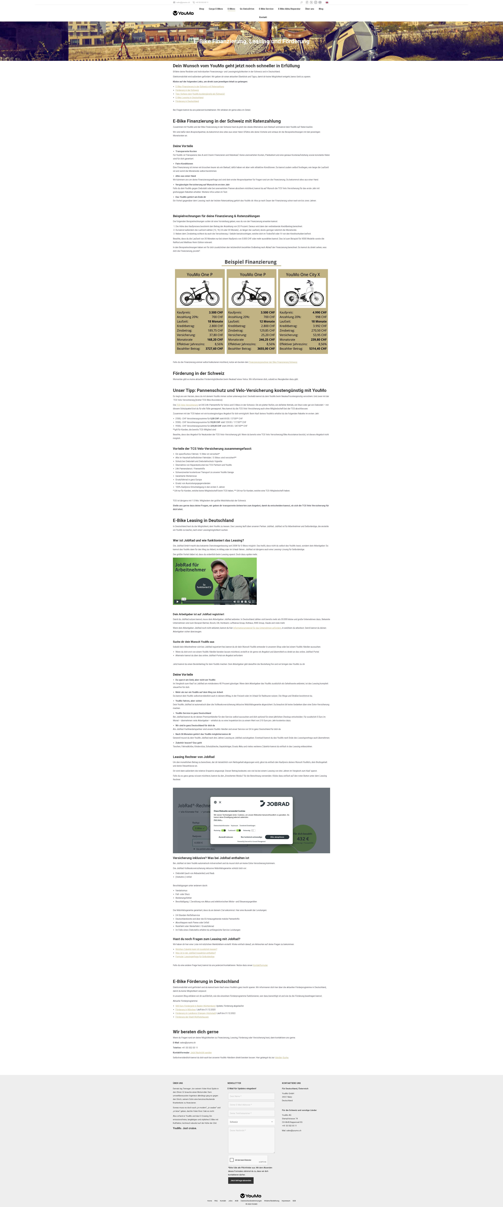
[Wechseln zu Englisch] (327, 2)
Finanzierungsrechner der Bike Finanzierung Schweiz (273, 362)
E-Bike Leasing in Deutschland (189, 97)
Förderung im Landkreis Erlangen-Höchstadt (196, 1013)
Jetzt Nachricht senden (201, 1052)
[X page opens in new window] (311, 2)
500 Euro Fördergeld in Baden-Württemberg (195, 1006)
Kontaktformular (260, 965)
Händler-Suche (281, 1057)
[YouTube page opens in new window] (320, 2)
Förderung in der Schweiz (187, 90)
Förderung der (192, 1017)
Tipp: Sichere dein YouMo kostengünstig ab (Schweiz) (200, 94)
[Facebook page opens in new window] (307, 2)
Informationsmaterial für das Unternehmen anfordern (257, 628)
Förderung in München (186, 1009)
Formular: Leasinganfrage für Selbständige (195, 956)
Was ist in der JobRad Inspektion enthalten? (196, 953)
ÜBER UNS (178, 1083)
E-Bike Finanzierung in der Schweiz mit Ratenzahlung (200, 86)
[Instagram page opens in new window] (316, 2)
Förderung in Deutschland (187, 101)
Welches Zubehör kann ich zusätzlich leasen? (196, 949)
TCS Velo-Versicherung (187, 405)
